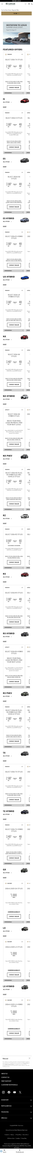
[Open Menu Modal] (2, 4)
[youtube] (14, 1092)
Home (9, 10)
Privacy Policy (18, 1134)
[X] (20, 1092)
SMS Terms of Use (10, 1138)
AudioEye (18, 1138)
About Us (4, 1073)
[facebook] (9, 1092)
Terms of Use (25, 1134)
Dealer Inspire (24, 1130)
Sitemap (12, 1134)
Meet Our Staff (6, 1081)
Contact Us (5, 1077)
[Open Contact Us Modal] (29, 4)
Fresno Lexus (20, 1125)
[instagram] (3, 1092)
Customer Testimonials (9, 1085)
